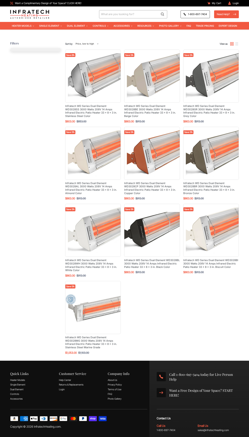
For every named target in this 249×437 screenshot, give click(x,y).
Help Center (65, 380)
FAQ (110, 393)
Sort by (68, 43)
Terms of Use (114, 389)
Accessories (16, 398)
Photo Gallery (114, 398)
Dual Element (16, 389)
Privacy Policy (115, 384)
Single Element (17, 384)
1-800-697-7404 (166, 430)
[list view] (236, 43)
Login (62, 389)
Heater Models (17, 380)
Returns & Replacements (71, 384)
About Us (112, 380)
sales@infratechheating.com (213, 430)
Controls (14, 393)
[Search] (162, 14)
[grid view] (232, 43)
